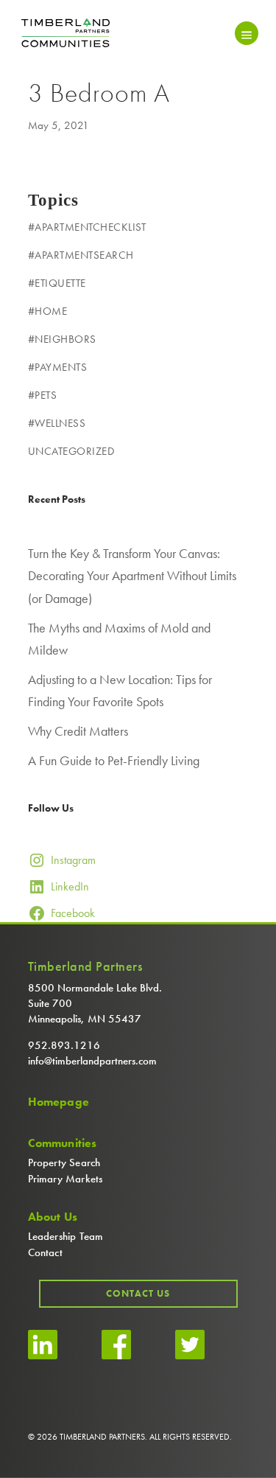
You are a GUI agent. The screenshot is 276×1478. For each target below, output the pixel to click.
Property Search (64, 1162)
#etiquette (57, 283)
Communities (62, 1143)
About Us (53, 1217)
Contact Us (138, 1293)
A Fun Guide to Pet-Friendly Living (113, 760)
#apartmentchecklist (87, 227)
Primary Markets (65, 1179)
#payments (58, 367)
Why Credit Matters (78, 730)
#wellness (57, 423)
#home (48, 311)
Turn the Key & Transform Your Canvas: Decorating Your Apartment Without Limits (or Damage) (132, 576)
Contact (45, 1252)
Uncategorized (71, 451)
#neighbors (62, 339)
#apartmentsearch (81, 255)
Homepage (59, 1102)
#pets (42, 395)
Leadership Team (66, 1236)
